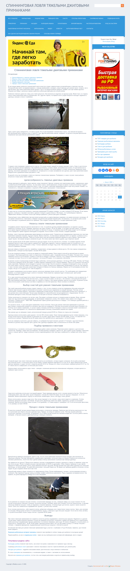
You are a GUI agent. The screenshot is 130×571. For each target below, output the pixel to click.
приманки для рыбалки (23, 555)
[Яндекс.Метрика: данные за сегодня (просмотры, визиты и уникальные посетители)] (114, 566)
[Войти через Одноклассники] (117, 170)
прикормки (17, 552)
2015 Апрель (101, 216)
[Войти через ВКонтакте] (103, 170)
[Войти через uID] (99, 170)
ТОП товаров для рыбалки (106, 138)
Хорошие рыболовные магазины (108, 141)
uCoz (106, 566)
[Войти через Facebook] (106, 170)
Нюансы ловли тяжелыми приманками (24, 79)
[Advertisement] (108, 116)
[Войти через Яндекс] (110, 170)
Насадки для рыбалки (15, 549)
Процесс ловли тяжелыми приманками (24, 83)
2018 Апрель (101, 226)
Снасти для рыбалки (104, 146)
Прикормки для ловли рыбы (107, 152)
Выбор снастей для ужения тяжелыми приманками (28, 80)
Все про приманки (103, 154)
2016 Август (101, 218)
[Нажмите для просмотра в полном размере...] (48, 129)
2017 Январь (101, 223)
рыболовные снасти (20, 546)
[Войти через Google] (113, 170)
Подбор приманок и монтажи (21, 82)
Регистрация (106, 41)
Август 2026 (108, 182)
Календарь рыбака (14, 544)
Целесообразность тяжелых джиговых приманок (27, 77)
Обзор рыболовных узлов (106, 149)
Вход (113, 41)
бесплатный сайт (98, 566)
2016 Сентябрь (101, 221)
